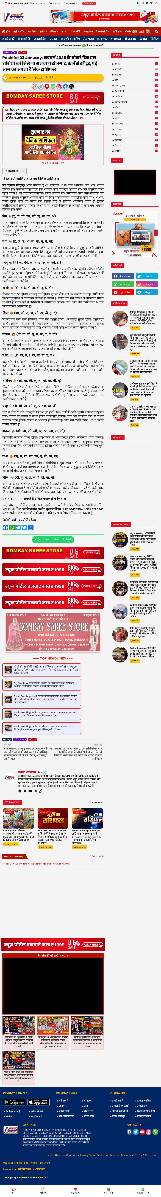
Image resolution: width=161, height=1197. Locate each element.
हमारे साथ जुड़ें (118, 1130)
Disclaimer (102, 1169)
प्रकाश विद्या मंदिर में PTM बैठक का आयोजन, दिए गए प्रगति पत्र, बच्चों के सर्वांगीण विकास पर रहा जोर (19, 1091)
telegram (149, 292)
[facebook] (20, 805)
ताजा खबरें (89, 1130)
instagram (149, 284)
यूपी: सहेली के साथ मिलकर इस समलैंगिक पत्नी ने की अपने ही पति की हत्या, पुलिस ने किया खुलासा (143, 632)
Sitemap (114, 1169)
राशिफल (117, 31)
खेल (144, 38)
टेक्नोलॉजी (102, 31)
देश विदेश (32, 31)
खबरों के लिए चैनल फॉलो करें (53, 539)
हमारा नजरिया (144, 1115)
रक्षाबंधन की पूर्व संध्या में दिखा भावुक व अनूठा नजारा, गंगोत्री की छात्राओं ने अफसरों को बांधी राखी (18, 1056)
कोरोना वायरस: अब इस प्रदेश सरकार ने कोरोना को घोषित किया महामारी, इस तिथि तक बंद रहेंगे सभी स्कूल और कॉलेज (143, 611)
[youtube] (30, 805)
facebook (125, 276)
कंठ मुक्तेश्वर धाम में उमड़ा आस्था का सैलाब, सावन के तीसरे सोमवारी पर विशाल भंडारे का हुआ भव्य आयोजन (53, 1056)
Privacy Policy (71, 3)
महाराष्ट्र (136, 134)
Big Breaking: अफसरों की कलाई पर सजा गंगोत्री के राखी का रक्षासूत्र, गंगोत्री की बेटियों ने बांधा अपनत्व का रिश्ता (143, 539)
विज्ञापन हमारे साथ (146, 1125)
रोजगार (131, 38)
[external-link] (40, 805)
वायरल (117, 38)
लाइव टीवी (75, 1192)
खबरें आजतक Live (30, 787)
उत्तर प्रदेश (136, 69)
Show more (96, 816)
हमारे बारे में (117, 1115)
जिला (53, 31)
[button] (14, 171)
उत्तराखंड (136, 74)
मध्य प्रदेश (136, 123)
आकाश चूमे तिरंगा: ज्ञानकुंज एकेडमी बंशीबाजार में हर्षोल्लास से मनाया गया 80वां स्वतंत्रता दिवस (87, 1056)
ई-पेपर (9, 1131)
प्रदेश (42, 31)
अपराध (64, 31)
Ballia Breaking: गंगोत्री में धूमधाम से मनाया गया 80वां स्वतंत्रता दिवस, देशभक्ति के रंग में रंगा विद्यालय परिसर (143, 652)
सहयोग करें (36, 1131)
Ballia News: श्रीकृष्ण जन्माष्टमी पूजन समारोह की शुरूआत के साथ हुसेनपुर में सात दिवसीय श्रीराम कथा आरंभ (18, 850)
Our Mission (127, 1169)
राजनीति (75, 31)
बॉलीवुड (129, 31)
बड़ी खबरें (17, 31)
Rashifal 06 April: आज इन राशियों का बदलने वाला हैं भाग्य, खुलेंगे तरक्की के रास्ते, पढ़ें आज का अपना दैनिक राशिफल (86, 851)
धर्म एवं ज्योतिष (71, 38)
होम (8, 31)
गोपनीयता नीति (120, 1125)
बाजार (103, 38)
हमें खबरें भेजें (37, 1126)
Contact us (55, 3)
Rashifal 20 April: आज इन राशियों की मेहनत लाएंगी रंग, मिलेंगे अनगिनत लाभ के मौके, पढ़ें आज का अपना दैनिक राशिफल (53, 851)
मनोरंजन (88, 31)
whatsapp (125, 284)
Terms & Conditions (146, 1169)
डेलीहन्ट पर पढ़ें (13, 1126)
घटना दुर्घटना (136, 85)
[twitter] (25, 805)
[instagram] (35, 805)
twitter (149, 276)
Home (50, 1169)
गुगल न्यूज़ (108, 1192)
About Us (41, 3)
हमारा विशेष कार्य (120, 1120)
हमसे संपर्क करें (144, 1130)
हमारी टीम (142, 1120)
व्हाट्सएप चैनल (143, 1192)
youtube (125, 292)
